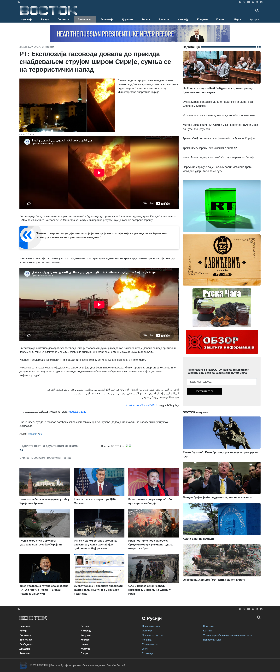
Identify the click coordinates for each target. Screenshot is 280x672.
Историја (147, 630)
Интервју (183, 19)
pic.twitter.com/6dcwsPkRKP (141, 405)
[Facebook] (240, 2)
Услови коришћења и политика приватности (227, 635)
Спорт (84, 653)
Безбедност (85, 19)
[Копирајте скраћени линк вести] (58, 450)
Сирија (24, 457)
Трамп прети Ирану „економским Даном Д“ (210, 148)
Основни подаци (151, 626)
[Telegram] (261, 2)
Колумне (202, 19)
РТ (40, 434)
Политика (63, 19)
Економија (107, 19)
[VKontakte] (253, 2)
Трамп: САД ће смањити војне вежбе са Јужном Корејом (219, 138)
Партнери (208, 626)
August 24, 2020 (77, 411)
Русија (45, 19)
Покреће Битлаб (212, 639)
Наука (237, 19)
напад (67, 457)
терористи (54, 457)
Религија (146, 639)
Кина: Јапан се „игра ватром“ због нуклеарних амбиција (218, 157)
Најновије (26, 19)
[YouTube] (248, 2)
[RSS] (19, 2)
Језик (145, 648)
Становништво (150, 644)
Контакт (207, 630)
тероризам (38, 457)
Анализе (164, 19)
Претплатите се (204, 391)
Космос (220, 19)
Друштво (127, 19)
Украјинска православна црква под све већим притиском (219, 115)
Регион (146, 19)
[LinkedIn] (257, 2)
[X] (244, 2)
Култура (254, 19)
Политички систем (152, 635)
